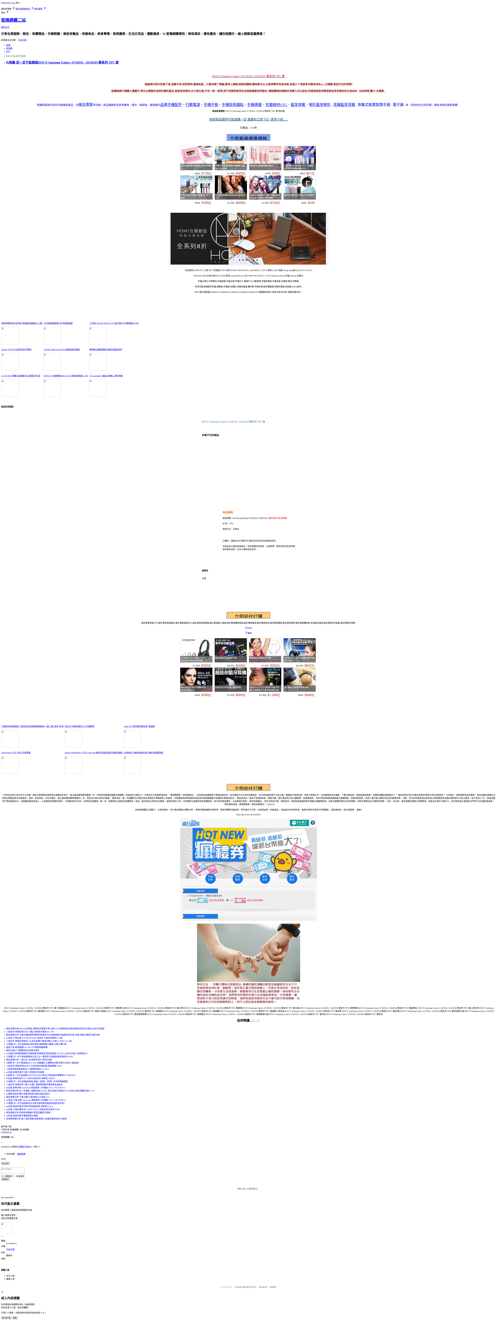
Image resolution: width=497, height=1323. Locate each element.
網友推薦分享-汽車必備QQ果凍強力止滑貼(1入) (28, 1097)
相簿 (8, 45)
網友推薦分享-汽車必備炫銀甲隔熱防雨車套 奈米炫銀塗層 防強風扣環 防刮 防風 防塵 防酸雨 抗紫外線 (53, 1035)
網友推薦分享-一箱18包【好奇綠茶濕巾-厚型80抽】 (29, 1060)
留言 (27, 1147)
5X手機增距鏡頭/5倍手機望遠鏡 (58, 323)
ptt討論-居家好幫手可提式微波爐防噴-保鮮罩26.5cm (29, 1106)
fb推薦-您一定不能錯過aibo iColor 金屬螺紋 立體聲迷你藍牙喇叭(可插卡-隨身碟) (42, 1063)
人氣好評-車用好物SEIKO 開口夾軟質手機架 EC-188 (30, 1032)
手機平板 (211, 105)
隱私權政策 (263, 1287)
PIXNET (229, 1287)
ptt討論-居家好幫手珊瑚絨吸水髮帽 (22, 1116)
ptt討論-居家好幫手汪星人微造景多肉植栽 (25, 1072)
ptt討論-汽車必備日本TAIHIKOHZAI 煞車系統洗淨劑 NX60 (33, 1109)
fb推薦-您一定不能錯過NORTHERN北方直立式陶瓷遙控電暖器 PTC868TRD (40, 1075)
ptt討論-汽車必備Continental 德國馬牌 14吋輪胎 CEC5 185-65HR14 (35, 1100)
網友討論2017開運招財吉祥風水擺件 (22, 1050)
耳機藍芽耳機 (344, 105)
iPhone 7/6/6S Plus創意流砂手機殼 (16, 349)
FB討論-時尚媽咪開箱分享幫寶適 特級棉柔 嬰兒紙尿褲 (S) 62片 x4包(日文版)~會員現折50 (46, 1053)
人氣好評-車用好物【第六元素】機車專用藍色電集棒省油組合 (34, 1084)
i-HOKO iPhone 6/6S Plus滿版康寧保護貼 (62, 349)
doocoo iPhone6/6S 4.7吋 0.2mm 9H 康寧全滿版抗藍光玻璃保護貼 (94, 753)
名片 (8, 51)
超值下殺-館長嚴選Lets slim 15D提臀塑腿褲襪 (26, 1047)
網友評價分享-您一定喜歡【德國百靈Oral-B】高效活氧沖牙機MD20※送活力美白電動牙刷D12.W (50, 1091)
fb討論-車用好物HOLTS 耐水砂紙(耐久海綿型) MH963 (30, 1078)
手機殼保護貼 (233, 105)
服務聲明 (273, 1287)
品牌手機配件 (171, 105)
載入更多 (5, 1164)
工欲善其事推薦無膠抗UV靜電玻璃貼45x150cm (27, 1069)
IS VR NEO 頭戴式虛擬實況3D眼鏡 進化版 (20, 376)
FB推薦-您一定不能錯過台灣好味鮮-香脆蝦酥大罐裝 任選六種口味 (36, 1044)
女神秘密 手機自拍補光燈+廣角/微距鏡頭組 (143, 753)
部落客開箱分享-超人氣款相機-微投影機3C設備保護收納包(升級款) (36, 1119)
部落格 (9, 48)
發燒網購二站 (13, 20)
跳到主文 (5, 27)
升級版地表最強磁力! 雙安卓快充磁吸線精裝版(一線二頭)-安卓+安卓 (32, 726)
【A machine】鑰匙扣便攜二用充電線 (106, 376)
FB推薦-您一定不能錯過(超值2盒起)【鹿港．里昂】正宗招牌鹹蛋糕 (37, 1081)
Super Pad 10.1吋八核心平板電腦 (16, 753)
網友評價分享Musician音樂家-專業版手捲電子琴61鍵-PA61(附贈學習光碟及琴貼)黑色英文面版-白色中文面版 (55, 1029)
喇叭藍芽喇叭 (320, 105)
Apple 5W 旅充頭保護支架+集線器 (139, 726)
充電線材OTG (276, 105)
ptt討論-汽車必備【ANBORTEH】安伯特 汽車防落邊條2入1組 (34, 1038)
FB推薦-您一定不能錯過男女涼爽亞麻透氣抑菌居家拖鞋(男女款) (35, 1103)
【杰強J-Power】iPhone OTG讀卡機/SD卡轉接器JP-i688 (114, 323)
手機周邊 (254, 105)
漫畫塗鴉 (21, 1154)
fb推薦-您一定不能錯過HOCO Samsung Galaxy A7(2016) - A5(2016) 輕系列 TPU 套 (62, 62)
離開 (15, 1318)
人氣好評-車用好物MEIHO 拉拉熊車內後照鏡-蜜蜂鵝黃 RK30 (34, 1066)
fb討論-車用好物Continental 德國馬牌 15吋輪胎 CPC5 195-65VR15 (35, 1088)
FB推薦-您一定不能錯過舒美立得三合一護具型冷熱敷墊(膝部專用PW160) (39, 1056)
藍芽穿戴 (298, 105)
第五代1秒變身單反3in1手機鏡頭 (79, 726)
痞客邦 (22, 1147)
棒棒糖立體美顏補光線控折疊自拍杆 (105, 349)
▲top (3, 1158)
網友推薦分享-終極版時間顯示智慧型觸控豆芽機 (28, 1112)
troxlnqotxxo (6, 1132)
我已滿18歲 (6, 1318)
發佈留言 (5, 1179)
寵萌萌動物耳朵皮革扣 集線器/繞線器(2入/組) (22, 323)
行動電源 (193, 105)
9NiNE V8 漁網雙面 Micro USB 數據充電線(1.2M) (66, 376)
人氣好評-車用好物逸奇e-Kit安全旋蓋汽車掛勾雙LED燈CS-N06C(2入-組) (39, 1041)
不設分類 (22, 40)
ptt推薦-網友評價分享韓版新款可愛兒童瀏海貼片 (28, 1094)
